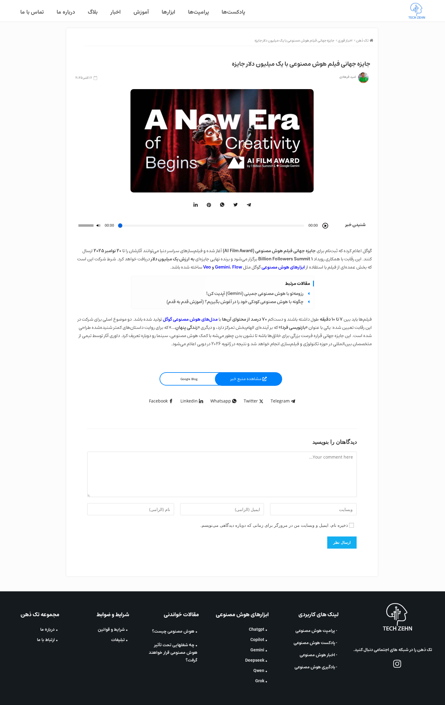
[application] (201, 226)
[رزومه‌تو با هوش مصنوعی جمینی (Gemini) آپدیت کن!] (308, 293)
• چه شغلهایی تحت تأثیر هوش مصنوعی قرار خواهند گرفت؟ (173, 652)
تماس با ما (32, 12)
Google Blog (188, 379)
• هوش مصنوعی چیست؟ (174, 631)
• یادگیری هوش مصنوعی (316, 667)
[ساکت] (98, 225)
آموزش (141, 12)
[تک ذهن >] (371, 40)
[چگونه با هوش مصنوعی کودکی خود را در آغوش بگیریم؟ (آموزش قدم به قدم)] (308, 301)
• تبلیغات (119, 640)
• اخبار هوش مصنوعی (318, 655)
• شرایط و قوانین (113, 630)
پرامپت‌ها (198, 12)
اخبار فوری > (344, 40)
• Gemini (258, 650)
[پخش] (325, 226)
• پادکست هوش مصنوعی (315, 643)
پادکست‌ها (233, 12)
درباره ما (66, 12)
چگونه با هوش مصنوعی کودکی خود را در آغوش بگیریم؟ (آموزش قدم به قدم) (234, 302)
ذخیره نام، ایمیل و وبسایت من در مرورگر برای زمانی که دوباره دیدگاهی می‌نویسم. (274, 525)
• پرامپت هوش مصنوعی (316, 630)
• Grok (261, 681)
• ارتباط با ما (47, 640)
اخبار (115, 12)
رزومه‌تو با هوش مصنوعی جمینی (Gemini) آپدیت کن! (254, 293)
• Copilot (258, 640)
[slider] (86, 225)
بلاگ (92, 12)
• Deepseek (256, 660)
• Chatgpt (258, 630)
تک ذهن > (361, 40)
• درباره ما (49, 630)
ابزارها (168, 12)
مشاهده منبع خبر (246, 379)
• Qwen (260, 671)
